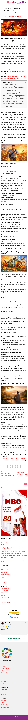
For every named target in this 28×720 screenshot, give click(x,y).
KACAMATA (4, 572)
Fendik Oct (20, 16)
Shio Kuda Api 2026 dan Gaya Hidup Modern (13, 101)
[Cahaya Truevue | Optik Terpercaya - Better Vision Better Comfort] (14, 2)
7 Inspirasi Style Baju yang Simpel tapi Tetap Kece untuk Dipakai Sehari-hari (13, 547)
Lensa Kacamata (5, 590)
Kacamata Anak (5, 600)
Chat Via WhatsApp (5, 692)
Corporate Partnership (6, 673)
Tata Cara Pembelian (6, 679)
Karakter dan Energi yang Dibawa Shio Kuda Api (14, 86)
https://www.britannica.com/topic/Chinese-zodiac (14, 458)
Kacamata (3, 700)
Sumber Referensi (8, 106)
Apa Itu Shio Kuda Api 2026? (10, 84)
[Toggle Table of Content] (24, 82)
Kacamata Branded (5, 602)
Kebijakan (3, 683)
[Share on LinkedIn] (20, 466)
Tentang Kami (4, 666)
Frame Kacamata (5, 588)
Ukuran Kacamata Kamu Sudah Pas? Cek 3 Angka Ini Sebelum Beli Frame (14, 560)
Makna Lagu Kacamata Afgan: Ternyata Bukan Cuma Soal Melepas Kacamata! (14, 556)
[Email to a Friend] (15, 466)
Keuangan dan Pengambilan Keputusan (14, 92)
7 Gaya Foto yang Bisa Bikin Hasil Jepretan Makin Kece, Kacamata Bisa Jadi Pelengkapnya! (13, 552)
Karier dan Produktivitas (12, 90)
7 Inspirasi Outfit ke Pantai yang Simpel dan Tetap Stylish (13, 543)
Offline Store (4, 689)
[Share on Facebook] (10, 466)
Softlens (3, 593)
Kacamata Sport (5, 597)
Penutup (6, 105)
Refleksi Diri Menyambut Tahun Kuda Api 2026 (14, 103)
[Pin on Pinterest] (18, 466)
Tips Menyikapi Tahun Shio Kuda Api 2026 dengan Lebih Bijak (14, 99)
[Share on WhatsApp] (8, 466)
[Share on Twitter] (13, 466)
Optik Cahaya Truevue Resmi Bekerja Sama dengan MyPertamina (21, 474)
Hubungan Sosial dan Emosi (12, 93)
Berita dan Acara (5, 707)
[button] (3, 2)
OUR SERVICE (4, 580)
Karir (2, 670)
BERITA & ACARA (5, 569)
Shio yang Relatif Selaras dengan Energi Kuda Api (14, 95)
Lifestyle (14, 7)
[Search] (25, 2)
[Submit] (25, 484)
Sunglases (3, 595)
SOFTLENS (3, 582)
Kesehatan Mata (5, 705)
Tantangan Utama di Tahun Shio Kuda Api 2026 (14, 96)
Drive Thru (3, 681)
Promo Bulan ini (5, 668)
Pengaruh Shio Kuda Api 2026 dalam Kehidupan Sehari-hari (14, 88)
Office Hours (4, 694)
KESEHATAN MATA (5, 575)
